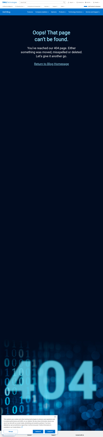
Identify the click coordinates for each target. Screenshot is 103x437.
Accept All (49, 431)
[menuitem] (20, 6)
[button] (71, 2)
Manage (11, 431)
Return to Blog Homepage (51, 64)
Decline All (38, 431)
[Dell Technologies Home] (10, 2)
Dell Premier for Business (94, 6)
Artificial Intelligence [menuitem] (8, 6)
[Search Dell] (64, 2)
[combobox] (42, 2)
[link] (80, 2)
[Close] (55, 417)
